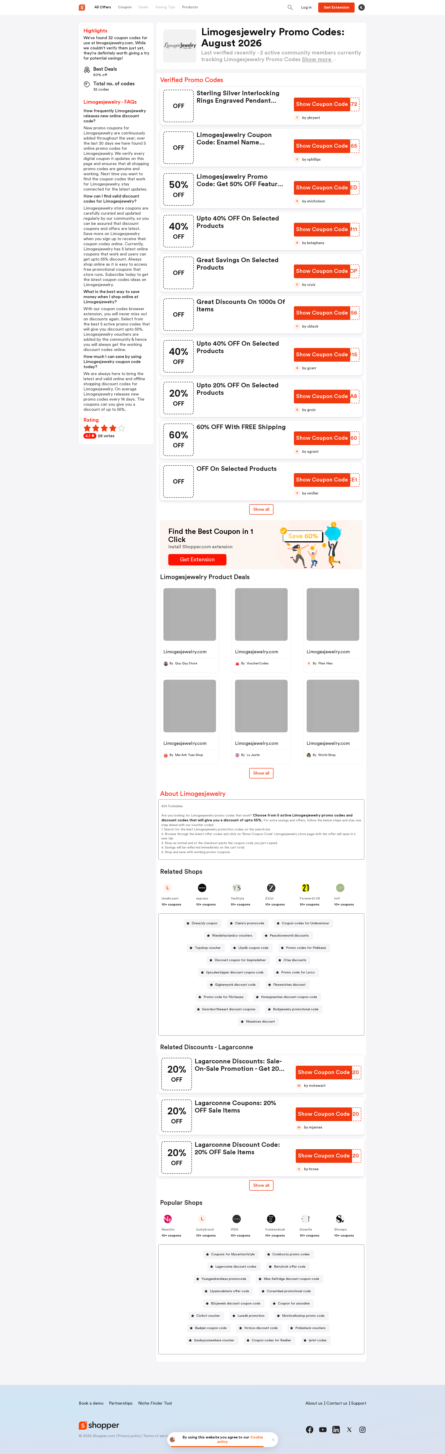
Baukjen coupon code (211, 1328)
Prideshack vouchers (310, 1328)
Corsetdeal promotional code (289, 1291)
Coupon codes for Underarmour (305, 923)
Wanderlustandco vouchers (232, 935)
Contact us (336, 1403)
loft (337, 898)
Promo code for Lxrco (298, 972)
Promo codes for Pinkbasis (306, 948)
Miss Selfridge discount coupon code (291, 1279)
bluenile (306, 1229)
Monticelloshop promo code (303, 1315)
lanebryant (170, 898)
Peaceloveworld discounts (289, 935)
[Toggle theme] (361, 7)
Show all (261, 509)
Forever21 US (310, 898)
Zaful (269, 898)
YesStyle (237, 898)
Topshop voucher (208, 948)
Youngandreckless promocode (223, 1279)
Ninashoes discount (260, 1021)
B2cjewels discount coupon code (235, 1303)
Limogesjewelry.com (185, 652)
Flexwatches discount (289, 984)
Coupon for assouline (294, 1303)
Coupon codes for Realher (271, 1340)
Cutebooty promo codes (291, 1254)
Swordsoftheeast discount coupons (228, 1009)
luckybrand (205, 1229)
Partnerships (121, 1403)
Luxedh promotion (251, 1315)
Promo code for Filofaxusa (223, 997)
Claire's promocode (249, 923)
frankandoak (275, 1229)
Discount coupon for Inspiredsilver (240, 960)
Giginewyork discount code (235, 984)
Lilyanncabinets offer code (229, 1291)
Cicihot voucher (208, 1315)
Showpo (340, 1229)
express (202, 898)
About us (314, 1403)
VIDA (234, 1229)
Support (358, 1403)
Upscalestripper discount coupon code (235, 972)
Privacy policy (129, 1436)
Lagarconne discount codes (235, 1266)
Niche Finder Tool (155, 1403)
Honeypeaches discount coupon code (289, 997)
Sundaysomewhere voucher (214, 1340)
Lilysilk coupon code (253, 948)
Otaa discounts (294, 960)
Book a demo (91, 1403)
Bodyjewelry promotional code (295, 1009)
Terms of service (157, 1436)
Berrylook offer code (289, 1266)
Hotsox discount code (261, 1328)
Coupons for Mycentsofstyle (233, 1254)
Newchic (168, 1229)
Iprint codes (318, 1340)
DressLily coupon (204, 923)
